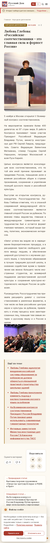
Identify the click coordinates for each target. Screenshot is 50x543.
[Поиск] (42, 4)
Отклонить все (34, 533)
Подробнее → (42, 11)
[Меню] (46, 4)
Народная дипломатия (21, 20)
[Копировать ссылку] (39, 466)
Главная (7, 20)
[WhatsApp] (39, 459)
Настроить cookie (24, 538)
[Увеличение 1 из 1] (42, 327)
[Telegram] (32, 459)
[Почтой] (32, 466)
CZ (38, 4)
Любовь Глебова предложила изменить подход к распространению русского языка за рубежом (26, 397)
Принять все (13, 533)
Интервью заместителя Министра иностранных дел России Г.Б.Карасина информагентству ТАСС (25, 433)
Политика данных (24, 525)
